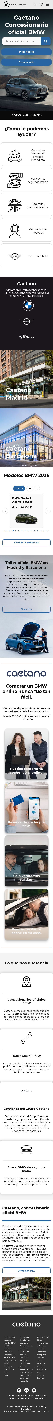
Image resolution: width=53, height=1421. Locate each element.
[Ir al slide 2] (7, 530)
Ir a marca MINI (38, 256)
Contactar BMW (26, 1270)
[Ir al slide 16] (48, 530)
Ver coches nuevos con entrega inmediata (38, 155)
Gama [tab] (19, 488)
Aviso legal (24, 1337)
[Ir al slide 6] (19, 530)
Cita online (26, 609)
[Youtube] (34, 1390)
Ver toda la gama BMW (26, 542)
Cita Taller (8, 1352)
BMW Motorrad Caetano (40, 1375)
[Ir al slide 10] (31, 530)
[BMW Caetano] (7, 4)
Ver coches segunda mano (38, 180)
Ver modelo (26, 524)
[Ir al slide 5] (16, 530)
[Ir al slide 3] (10, 530)
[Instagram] (26, 1390)
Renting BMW (43, 1337)
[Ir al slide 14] (42, 530)
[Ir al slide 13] (39, 530)
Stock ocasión (26, 62)
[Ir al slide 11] (34, 530)
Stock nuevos (26, 52)
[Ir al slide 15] (45, 530)
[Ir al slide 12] (37, 530)
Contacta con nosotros (38, 231)
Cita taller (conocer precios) (38, 205)
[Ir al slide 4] (13, 530)
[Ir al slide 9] (28, 530)
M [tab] (30, 488)
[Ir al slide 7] (22, 530)
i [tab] (37, 488)
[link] (26, 379)
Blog (6, 1375)
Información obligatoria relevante (25, 1378)
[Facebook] (19, 1390)
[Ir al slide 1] (4, 530)
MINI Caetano (42, 1369)
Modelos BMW (10, 1343)
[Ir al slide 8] (25, 530)
